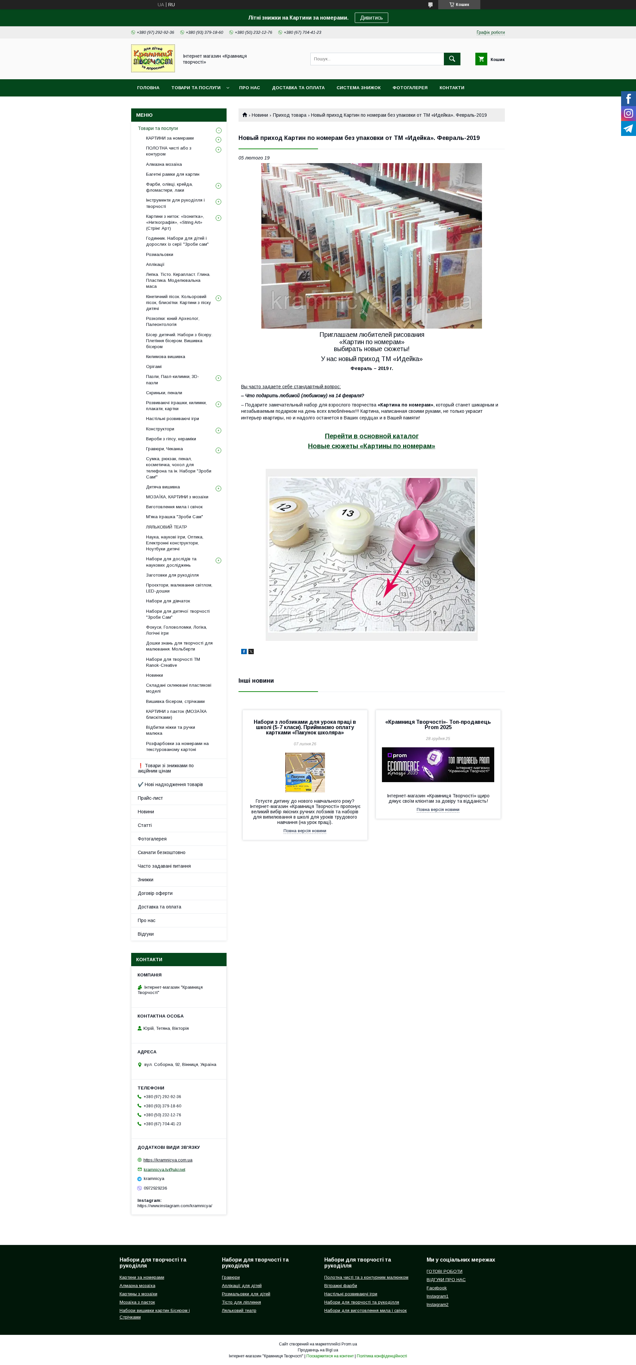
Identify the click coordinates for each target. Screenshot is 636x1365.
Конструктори (160, 428)
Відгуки (146, 934)
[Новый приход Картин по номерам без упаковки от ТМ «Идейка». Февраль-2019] (371, 246)
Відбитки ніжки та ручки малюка (170, 730)
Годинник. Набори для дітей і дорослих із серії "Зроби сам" (177, 241)
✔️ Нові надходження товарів (170, 784)
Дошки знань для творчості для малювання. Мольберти (179, 646)
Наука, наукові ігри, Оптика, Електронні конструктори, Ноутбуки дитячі (174, 542)
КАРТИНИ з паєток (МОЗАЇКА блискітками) (176, 714)
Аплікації (155, 264)
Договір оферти (155, 893)
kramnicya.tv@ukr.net (164, 1169)
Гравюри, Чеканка (164, 448)
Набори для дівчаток (168, 600)
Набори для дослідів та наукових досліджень (171, 561)
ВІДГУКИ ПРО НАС (446, 1279)
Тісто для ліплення (241, 1302)
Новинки (154, 675)
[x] (251, 652)
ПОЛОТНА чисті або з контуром (168, 151)
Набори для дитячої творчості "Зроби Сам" (178, 614)
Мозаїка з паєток (137, 1302)
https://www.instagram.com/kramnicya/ (174, 1205)
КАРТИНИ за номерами (170, 138)
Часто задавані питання (164, 866)
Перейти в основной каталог (372, 436)
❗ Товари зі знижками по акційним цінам (166, 768)
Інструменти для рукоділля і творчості (175, 203)
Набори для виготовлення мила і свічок (365, 1310)
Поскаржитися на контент (330, 1356)
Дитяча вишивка (163, 486)
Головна (148, 87)
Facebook (437, 1287)
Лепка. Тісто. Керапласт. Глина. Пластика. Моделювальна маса (178, 280)
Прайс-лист (150, 798)
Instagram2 (438, 1304)
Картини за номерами (142, 1277)
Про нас (249, 87)
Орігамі (154, 366)
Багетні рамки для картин (172, 174)
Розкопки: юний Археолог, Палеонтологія (172, 321)
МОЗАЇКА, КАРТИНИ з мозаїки (177, 496)
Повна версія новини (305, 830)
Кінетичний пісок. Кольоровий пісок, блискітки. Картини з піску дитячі (178, 302)
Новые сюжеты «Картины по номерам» (371, 446)
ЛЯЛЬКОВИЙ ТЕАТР (166, 527)
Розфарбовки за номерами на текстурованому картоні (177, 746)
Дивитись (371, 18)
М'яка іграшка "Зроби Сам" (174, 516)
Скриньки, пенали (164, 392)
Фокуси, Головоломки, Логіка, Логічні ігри (176, 630)
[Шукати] (452, 59)
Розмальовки (159, 254)
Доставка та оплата (298, 87)
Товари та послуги (196, 87)
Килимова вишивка (165, 356)
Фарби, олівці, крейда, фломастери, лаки (169, 187)
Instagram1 (438, 1296)
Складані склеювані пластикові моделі (178, 688)
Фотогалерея (410, 87)
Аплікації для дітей (242, 1285)
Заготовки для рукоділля (172, 575)
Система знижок (359, 87)
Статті (145, 825)
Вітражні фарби (340, 1285)
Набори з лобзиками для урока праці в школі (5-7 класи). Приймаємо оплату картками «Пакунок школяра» (305, 727)
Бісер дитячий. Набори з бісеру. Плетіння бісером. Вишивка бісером (179, 340)
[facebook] (244, 652)
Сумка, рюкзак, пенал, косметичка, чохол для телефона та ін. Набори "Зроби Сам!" (178, 467)
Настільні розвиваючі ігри (172, 418)
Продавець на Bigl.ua (318, 1350)
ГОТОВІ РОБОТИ (444, 1271)
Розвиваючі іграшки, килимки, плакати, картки (176, 405)
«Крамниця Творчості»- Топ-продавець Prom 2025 (438, 724)
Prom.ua (349, 1344)
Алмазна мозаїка (164, 164)
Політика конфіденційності (382, 1356)
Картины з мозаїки (138, 1293)
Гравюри (231, 1277)
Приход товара (289, 115)
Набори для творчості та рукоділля (361, 1302)
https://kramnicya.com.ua (167, 1159)
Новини (260, 115)
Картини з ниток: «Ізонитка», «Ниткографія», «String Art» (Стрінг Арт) (175, 222)
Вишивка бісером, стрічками (175, 701)
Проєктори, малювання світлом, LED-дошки (179, 588)
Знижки (145, 879)
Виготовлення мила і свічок (174, 506)
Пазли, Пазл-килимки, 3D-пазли (172, 379)
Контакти (452, 87)
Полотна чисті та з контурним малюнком (366, 1277)
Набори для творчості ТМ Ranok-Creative (173, 662)
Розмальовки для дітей (246, 1293)
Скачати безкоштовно (162, 852)
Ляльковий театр (239, 1310)
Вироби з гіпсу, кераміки (171, 438)
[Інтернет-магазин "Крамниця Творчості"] (153, 70)
